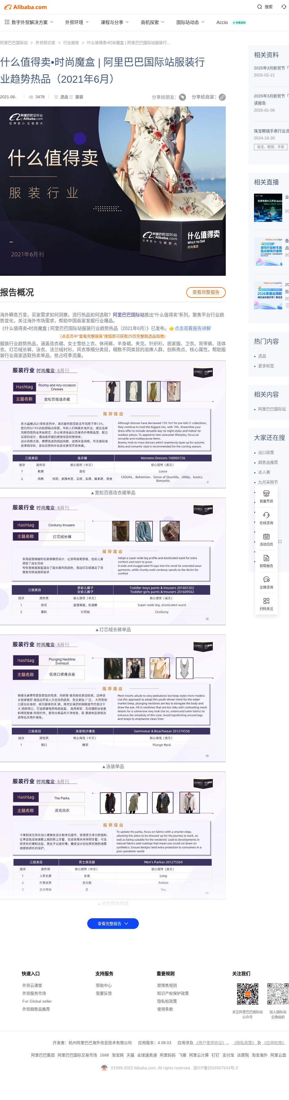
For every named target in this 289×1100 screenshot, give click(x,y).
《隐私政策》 (244, 1042)
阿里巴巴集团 (43, 1055)
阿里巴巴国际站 (14, 42)
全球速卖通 (147, 1055)
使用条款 (165, 1009)
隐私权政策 (167, 1001)
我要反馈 (104, 993)
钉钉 (216, 1055)
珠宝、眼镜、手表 (270, 147)
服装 (79, 97)
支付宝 (228, 1055)
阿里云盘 (278, 1055)
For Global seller (37, 1001)
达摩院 (243, 1055)
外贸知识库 (45, 42)
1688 (104, 1055)
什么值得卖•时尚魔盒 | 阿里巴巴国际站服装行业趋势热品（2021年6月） (150, 42)
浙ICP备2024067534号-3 (215, 1068)
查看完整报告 (206, 292)
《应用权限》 (274, 1042)
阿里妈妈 (168, 1055)
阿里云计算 (199, 1055)
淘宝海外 (260, 1055)
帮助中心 (104, 985)
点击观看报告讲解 (193, 328)
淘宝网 (118, 1055)
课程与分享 (112, 22)
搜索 (269, 7)
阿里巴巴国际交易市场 (77, 1055)
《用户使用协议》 (210, 1042)
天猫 (130, 1055)
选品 (64, 97)
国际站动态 (188, 22)
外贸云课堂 (32, 985)
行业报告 (71, 42)
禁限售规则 (167, 985)
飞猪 (182, 1055)
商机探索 (150, 22)
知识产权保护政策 (173, 993)
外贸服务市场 (34, 993)
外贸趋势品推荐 (36, 1009)
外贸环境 (74, 22)
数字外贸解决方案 (30, 22)
